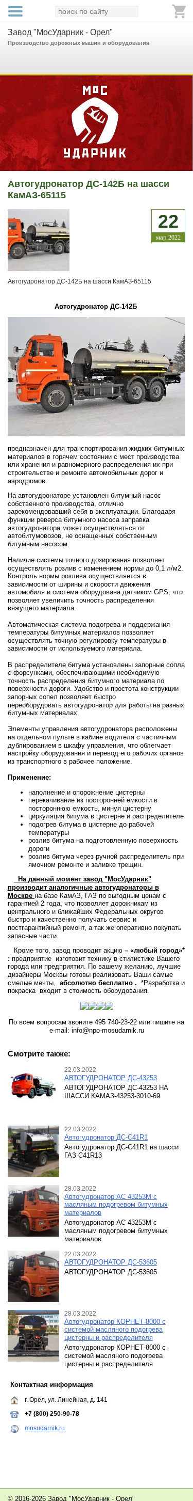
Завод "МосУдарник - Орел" (60, 32)
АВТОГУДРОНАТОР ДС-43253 (110, 1078)
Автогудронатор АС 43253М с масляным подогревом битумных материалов (116, 1204)
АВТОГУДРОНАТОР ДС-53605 (110, 1262)
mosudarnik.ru (45, 1428)
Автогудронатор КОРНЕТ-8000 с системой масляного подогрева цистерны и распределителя (115, 1329)
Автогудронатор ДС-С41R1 (106, 1137)
